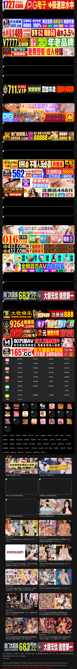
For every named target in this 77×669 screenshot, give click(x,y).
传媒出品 (19, 390)
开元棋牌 (17, 435)
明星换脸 (35, 381)
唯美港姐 (51, 368)
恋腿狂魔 (66, 377)
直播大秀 (69, 448)
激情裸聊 (5, 448)
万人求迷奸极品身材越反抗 (14, 516)
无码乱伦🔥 (20, 448)
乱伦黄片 (65, 439)
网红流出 (51, 372)
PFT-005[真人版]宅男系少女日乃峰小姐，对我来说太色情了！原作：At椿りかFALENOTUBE (21, 589)
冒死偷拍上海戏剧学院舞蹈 (48, 495)
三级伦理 (19, 363)
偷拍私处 (5, 444)
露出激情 (35, 386)
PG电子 (37, 435)
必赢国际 (5, 439)
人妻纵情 (51, 395)
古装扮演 (19, 377)
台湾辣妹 (19, 368)
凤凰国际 (12, 439)
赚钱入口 (43, 452)
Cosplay (51, 363)
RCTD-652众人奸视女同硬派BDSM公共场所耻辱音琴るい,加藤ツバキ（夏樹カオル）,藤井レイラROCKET (54, 638)
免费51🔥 (12, 448)
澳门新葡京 (32, 444)
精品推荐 (19, 359)
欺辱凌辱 (19, 372)
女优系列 (35, 377)
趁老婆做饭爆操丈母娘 (13, 475)
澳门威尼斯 (6, 452)
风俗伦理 (66, 395)
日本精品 (35, 363)
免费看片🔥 (61, 444)
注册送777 (50, 435)
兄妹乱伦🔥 (28, 452)
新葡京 (62, 435)
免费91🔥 (13, 452)
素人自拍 (66, 363)
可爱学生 (51, 377)
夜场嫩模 (18, 444)
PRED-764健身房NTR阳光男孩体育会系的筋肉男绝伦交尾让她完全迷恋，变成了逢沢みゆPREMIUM (21, 638)
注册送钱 (43, 435)
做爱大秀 (63, 448)
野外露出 (66, 372)
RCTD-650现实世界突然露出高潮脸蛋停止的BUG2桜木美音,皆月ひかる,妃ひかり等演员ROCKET (53, 614)
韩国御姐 (35, 368)
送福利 (56, 435)
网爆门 (67, 386)
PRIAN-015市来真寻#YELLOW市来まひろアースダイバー (21, 540)
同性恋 (67, 390)
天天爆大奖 (34, 448)
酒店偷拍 (45, 439)
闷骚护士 (66, 381)
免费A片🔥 (21, 452)
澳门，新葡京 (48, 448)
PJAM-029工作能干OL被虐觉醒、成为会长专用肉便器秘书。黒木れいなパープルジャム (21, 564)
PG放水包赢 (19, 439)
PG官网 (12, 435)
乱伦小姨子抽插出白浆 (46, 516)
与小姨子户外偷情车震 (46, 475)
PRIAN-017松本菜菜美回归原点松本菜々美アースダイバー (55, 564)
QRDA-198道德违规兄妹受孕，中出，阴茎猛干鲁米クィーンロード (21, 613)
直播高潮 (26, 439)
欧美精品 (51, 359)
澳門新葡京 (46, 444)
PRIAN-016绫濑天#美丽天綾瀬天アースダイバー (54, 588)
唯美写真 (51, 386)
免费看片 (56, 448)
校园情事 (35, 395)
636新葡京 (68, 444)
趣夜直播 (12, 444)
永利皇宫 (53, 444)
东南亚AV (66, 368)
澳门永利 (31, 435)
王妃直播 (58, 439)
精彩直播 (33, 439)
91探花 (35, 372)
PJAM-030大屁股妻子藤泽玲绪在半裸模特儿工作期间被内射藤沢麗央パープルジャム (54, 540)
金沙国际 (41, 448)
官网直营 (24, 435)
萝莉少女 (66, 359)
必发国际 (25, 444)
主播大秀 (52, 439)
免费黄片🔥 (36, 452)
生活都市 (19, 395)
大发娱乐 (39, 444)
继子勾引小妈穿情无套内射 (14, 495)
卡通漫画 (19, 386)
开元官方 (27, 448)
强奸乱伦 (35, 359)
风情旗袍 (19, 381)
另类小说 (19, 399)
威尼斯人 (5, 435)
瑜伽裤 (51, 381)
